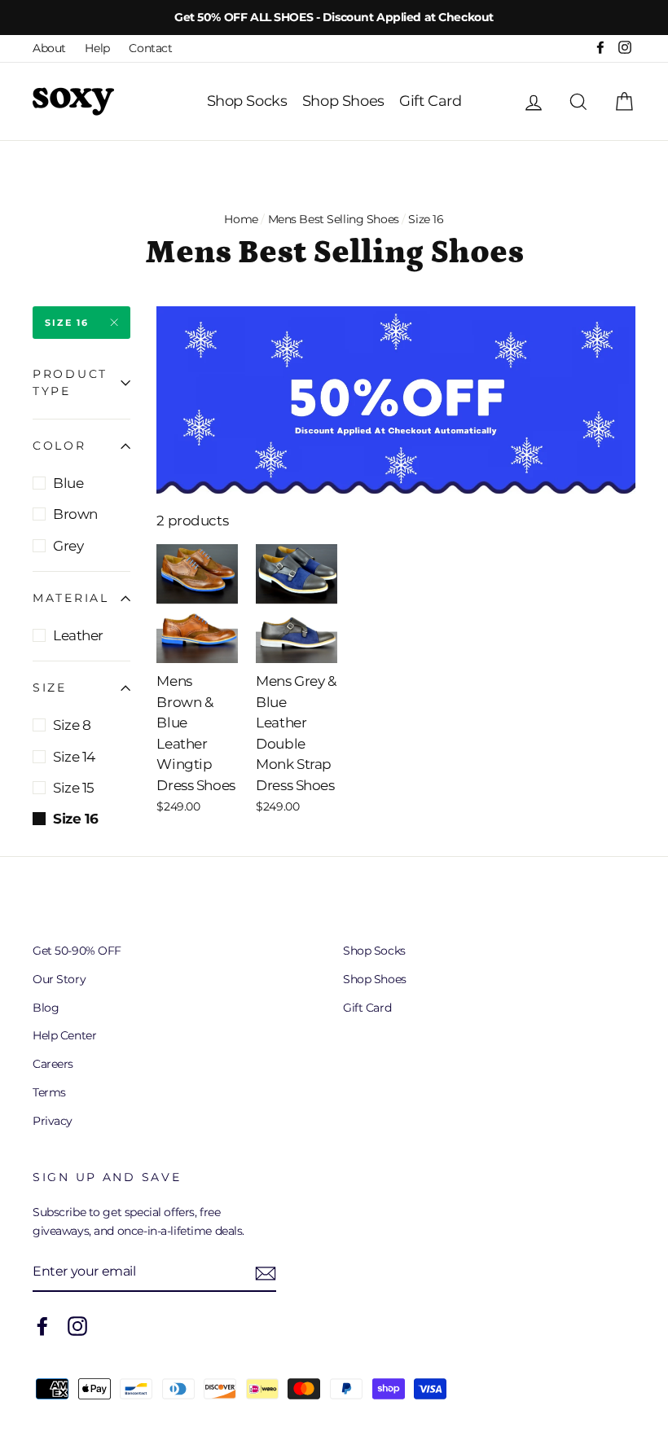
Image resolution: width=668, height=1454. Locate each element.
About (49, 48)
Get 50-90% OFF (77, 950)
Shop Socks (247, 101)
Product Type (70, 382)
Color (59, 445)
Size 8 (71, 725)
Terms (49, 1092)
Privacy (53, 1121)
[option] (334, 17)
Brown (75, 514)
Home (240, 219)
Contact (150, 48)
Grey (68, 546)
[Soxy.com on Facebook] (42, 1326)
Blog (46, 1007)
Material (71, 597)
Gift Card (430, 101)
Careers (53, 1063)
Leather (78, 635)
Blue (68, 483)
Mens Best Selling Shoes (333, 219)
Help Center (64, 1035)
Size (50, 687)
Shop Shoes (343, 101)
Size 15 (73, 788)
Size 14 (74, 757)
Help (97, 48)
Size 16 (67, 322)
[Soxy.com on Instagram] (77, 1326)
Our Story (59, 979)
